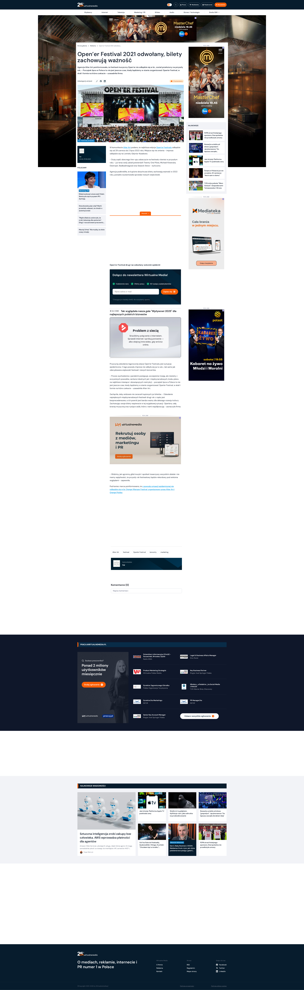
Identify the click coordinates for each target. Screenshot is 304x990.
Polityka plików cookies (219, 986)
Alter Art (127, 147)
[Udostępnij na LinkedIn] (105, 81)
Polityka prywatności (187, 986)
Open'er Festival (139, 552)
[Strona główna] (87, 5)
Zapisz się (167, 291)
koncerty (153, 552)
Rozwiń (144, 213)
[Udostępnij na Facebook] (102, 81)
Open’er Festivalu (164, 147)
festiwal (126, 552)
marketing (164, 552)
